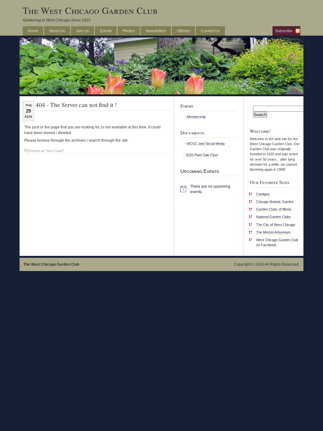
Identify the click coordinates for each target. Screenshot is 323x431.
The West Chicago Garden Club (90, 10)
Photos (129, 31)
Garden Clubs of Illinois (273, 209)
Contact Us (210, 31)
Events (106, 31)
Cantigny (263, 194)
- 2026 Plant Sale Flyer (201, 155)
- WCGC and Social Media (204, 143)
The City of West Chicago (275, 225)
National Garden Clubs (273, 217)
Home (33, 31)
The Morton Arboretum (273, 232)
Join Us (82, 31)
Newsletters (156, 31)
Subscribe (283, 31)
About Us (57, 31)
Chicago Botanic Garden (275, 202)
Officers (183, 31)
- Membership (195, 117)
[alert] (208, 189)
